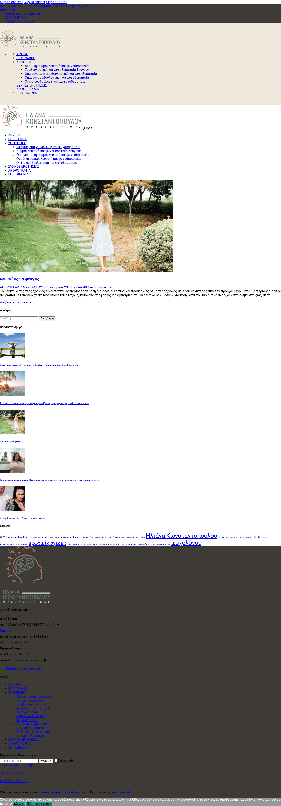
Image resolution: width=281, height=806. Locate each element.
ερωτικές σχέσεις (48, 543)
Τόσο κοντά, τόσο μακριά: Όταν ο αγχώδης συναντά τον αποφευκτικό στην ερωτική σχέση (49, 480)
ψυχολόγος (186, 542)
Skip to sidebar (34, 2)
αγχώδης (222, 537)
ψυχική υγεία (164, 544)
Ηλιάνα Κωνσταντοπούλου (181, 535)
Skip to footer (56, 2)
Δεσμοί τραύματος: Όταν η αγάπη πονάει (22, 518)
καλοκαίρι (104, 544)
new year (53, 537)
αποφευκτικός (235, 537)
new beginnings (40, 537)
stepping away (65, 537)
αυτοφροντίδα (250, 537)
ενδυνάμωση (22, 544)
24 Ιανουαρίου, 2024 (57, 287)
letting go (27, 537)
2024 (2, 537)
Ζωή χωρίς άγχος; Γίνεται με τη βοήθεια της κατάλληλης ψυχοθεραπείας (39, 365)
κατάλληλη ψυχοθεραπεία (123, 544)
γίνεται (264, 537)
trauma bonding (81, 537)
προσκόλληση (143, 544)
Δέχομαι (19, 803)
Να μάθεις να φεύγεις (19, 279)
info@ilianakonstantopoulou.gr (21, 668)
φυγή (153, 544)
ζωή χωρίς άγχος (77, 544)
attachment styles (14, 537)
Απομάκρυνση (119, 537)
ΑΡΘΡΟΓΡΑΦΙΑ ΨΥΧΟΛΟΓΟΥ (21, 287)
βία (259, 537)
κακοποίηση (92, 544)
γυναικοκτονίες (7, 544)
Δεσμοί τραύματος (136, 537)
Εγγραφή (46, 760)
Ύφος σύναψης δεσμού (100, 537)
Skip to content (11, 2)
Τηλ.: (12, 772)
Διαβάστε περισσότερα (17, 302)
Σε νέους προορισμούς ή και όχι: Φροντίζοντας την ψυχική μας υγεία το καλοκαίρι (44, 403)
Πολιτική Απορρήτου (21, 765)
